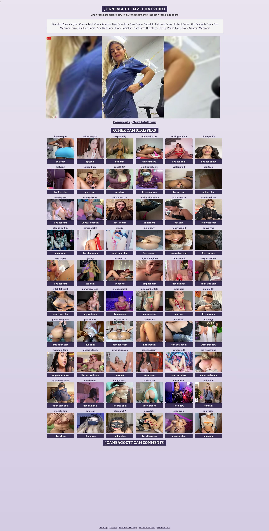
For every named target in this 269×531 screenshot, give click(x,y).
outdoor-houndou (149, 197)
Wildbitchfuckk (60, 288)
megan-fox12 (120, 319)
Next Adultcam (144, 122)
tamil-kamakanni (149, 166)
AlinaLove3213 (119, 197)
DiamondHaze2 (149, 136)
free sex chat (149, 314)
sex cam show (178, 375)
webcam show (208, 344)
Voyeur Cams (78, 24)
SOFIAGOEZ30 (90, 227)
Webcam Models (147, 527)
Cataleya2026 (179, 197)
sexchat (120, 375)
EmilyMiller (179, 380)
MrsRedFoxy (120, 258)
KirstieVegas (60, 136)
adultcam (208, 436)
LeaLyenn (60, 166)
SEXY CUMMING (208, 349)
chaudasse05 (120, 288)
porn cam (90, 192)
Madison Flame (60, 349)
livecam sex (119, 314)
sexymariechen (209, 258)
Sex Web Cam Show (108, 28)
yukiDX (119, 227)
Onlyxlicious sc (120, 349)
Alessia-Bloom (90, 349)
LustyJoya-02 (119, 380)
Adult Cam (93, 24)
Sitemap (103, 527)
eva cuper (60, 258)
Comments (121, 122)
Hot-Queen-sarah (60, 380)
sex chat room (178, 344)
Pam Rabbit (208, 410)
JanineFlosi (208, 380)
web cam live (149, 161)
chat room (149, 222)
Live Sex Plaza (60, 24)
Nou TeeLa (208, 166)
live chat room (90, 253)
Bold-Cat (90, 410)
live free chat (60, 192)
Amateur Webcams (199, 28)
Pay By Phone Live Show (173, 28)
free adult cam (60, 344)
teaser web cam (208, 375)
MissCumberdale (149, 288)
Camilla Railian (208, 197)
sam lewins (90, 380)
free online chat (179, 253)
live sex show (208, 161)
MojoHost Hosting (128, 527)
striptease (149, 375)
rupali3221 (119, 166)
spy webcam (90, 314)
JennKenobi (179, 258)
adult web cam (208, 283)
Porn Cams (136, 24)
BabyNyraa (208, 227)
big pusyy (149, 227)
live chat (90, 344)
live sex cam (178, 161)
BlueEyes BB (208, 136)
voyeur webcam (90, 222)
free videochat (208, 222)
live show (179, 405)
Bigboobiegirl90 (149, 258)
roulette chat (179, 436)
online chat (209, 192)
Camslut (148, 24)
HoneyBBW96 (90, 197)
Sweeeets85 (179, 349)
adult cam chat (120, 253)
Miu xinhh (179, 319)
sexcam (208, 405)
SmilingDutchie (179, 136)
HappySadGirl (179, 227)
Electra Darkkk (60, 227)
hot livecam (120, 222)
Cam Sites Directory (145, 28)
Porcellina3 (90, 319)
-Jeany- (90, 258)
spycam (90, 161)
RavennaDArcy (149, 349)
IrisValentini (60, 410)
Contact (113, 527)
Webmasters (163, 527)
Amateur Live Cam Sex (114, 24)
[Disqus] (134, 486)
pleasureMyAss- (60, 319)
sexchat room (120, 344)
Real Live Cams (86, 28)
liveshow (120, 283)
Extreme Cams (163, 24)
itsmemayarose (90, 288)
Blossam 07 (120, 410)
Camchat (127, 28)
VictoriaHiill (179, 166)
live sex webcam (90, 375)
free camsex (149, 253)
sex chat (60, 161)
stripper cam (149, 283)
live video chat (149, 436)
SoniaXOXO (149, 380)
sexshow (120, 192)
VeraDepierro (60, 197)
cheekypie (178, 410)
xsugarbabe (90, 166)
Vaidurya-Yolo (90, 136)
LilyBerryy (208, 319)
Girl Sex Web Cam (201, 24)
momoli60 (208, 288)
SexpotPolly (119, 136)
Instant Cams (181, 24)
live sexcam (179, 192)
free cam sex (90, 405)
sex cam (179, 222)
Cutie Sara (179, 288)
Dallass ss (149, 319)
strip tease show (60, 375)
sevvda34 (149, 410)
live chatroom (149, 192)
